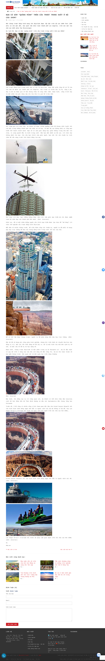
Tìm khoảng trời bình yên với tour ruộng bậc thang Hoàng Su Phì (29, 574)
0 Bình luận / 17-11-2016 (15, 20)
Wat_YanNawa (84, 112)
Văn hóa (84, 24)
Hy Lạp (92, 86)
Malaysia (88, 91)
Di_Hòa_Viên (92, 81)
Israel (90, 88)
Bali (88, 71)
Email (7, 600)
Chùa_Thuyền (94, 76)
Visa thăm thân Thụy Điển (88, 110)
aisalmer (83, 71)
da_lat (83, 79)
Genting (83, 83)
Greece (88, 83)
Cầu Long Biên (85, 74)
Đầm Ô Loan (84, 81)
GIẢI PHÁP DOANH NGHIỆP (21, 7)
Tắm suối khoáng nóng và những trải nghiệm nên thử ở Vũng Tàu (62, 563)
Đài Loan (88, 79)
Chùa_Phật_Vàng (85, 76)
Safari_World (84, 100)
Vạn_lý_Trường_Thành (87, 107)
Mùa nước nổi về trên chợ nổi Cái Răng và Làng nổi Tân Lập (28, 563)
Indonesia (84, 88)
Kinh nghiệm (85, 20)
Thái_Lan (83, 103)
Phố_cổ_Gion (90, 95)
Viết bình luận (11, 607)
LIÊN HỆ (76, 7)
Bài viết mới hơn (66, 549)
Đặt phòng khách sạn (87, 31)
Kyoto (82, 91)
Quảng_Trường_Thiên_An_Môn (88, 98)
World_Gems (92, 112)
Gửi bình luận (12, 624)
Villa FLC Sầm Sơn (87, 29)
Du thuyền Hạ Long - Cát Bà (90, 26)
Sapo (40, 655)
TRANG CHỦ (9, 7)
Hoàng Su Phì (84, 86)
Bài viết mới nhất (87, 34)
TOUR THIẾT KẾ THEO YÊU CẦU (40, 7)
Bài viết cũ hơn (12, 549)
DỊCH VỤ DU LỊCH (56, 7)
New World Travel (24, 655)
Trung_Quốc (84, 105)
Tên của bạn (10, 593)
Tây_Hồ (92, 100)
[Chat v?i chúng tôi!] (103, 270)
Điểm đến (84, 18)
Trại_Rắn (89, 103)
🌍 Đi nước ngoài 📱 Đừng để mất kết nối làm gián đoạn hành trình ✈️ (57, 637)
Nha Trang (84, 93)
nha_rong (90, 93)
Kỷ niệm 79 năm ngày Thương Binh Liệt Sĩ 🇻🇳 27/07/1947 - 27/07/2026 (56, 643)
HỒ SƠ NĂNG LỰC (68, 7)
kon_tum (95, 88)
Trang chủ (12, 11)
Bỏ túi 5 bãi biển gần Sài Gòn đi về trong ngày (63, 574)
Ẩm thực (84, 22)
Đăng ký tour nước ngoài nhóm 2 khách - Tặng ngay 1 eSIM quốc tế (57, 650)
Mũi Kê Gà (94, 91)
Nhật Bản (83, 95)
